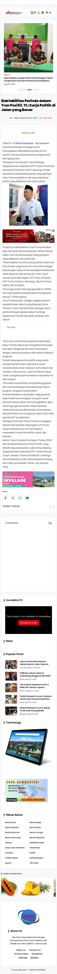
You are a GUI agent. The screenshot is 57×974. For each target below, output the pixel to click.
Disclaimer (37, 953)
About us (21, 950)
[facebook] (5, 498)
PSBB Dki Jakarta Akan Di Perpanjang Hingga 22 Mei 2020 (35, 674)
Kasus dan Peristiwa (15, 847)
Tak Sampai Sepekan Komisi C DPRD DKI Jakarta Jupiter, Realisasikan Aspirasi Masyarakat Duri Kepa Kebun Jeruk (34, 686)
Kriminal (9, 852)
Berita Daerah (12, 827)
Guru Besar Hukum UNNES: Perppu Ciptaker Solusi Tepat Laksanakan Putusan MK (27, 79)
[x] (13, 498)
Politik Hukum (11, 858)
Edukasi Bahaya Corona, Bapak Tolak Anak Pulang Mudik (35, 709)
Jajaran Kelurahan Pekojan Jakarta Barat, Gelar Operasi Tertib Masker (34, 663)
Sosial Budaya (36, 858)
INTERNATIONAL (37, 842)
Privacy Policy (21, 953)
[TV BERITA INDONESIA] (14, 12)
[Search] (38, 13)
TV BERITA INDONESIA (37, 970)
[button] (18, 89)
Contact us (35, 950)
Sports (8, 863)
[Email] (27, 498)
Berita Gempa (36, 832)
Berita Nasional (37, 837)
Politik (32, 852)
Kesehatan (35, 847)
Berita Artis (10, 822)
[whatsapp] (20, 498)
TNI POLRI (34, 863)
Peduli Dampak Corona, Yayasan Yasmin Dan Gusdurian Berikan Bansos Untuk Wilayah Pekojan (36, 697)
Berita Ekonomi (12, 832)
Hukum (7, 75)
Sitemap (22, 957)
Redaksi (34, 957)
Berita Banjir (35, 822)
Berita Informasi (13, 837)
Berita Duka (35, 827)
